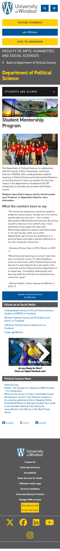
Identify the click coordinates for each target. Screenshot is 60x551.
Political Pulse (11, 384)
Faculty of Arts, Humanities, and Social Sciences (28, 53)
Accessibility (30, 472)
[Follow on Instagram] (30, 537)
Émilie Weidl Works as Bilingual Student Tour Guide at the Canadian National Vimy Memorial (29, 405)
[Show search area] (45, 8)
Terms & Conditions (30, 488)
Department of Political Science (36, 63)
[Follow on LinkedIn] (36, 524)
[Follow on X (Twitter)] (9, 524)
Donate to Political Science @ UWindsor (30, 296)
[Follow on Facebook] (23, 524)
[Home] (19, 8)
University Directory (30, 467)
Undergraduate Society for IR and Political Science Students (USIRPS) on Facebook (29, 312)
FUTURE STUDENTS (30, 22)
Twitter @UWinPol (13, 332)
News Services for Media (30, 478)
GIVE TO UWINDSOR (30, 42)
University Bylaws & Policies (30, 494)
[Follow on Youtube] (49, 524)
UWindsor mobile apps (30, 483)
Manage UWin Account (30, 499)
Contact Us (30, 462)
